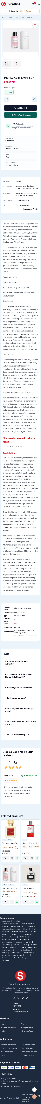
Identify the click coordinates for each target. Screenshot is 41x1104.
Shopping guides (28, 1055)
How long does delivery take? (19, 687)
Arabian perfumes (8, 1044)
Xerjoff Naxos (6, 921)
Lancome (19, 942)
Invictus (13, 934)
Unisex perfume (12, 149)
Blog (3, 1055)
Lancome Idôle (17, 955)
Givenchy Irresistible (23, 950)
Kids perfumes (7, 1052)
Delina (25, 945)
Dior (10, 17)
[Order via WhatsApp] (17, 858)
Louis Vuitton (6, 955)
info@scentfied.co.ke (20, 1012)
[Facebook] (18, 998)
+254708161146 (18, 1006)
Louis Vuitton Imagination (22, 958)
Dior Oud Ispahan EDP (18, 527)
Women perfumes (8, 1027)
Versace (4, 947)
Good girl (4, 934)
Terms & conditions (27, 1095)
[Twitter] (23, 998)
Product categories (9, 1048)
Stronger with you (29, 953)
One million (5, 932)
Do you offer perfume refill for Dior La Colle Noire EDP (19, 675)
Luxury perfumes (28, 1044)
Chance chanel (15, 953)
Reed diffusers (27, 1048)
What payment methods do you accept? (19, 709)
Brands (24, 1024)
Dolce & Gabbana (7, 942)
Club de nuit (29, 934)
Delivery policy (26, 1101)
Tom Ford (16, 945)
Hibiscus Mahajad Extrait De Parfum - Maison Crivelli (18, 524)
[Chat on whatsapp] (34, 1089)
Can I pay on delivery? (16, 698)
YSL (20, 934)
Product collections (29, 1052)
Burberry (4, 953)
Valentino (13, 937)
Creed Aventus (28, 888)
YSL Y (27, 955)
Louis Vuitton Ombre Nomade (11, 929)
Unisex (3, 1031)
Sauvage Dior (6, 945)
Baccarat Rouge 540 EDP (16, 521)
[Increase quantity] (34, 99)
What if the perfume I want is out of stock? (20, 722)
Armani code (31, 926)
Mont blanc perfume (28, 924)
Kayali (34, 929)
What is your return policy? (18, 735)
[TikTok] (27, 998)
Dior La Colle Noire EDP (23, 17)
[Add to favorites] (12, 858)
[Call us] (34, 1096)
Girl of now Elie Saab (17, 926)
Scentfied (14, 4)
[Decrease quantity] (6, 99)
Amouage (5, 926)
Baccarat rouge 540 (8, 950)
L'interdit (13, 947)
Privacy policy (26, 1097)
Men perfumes (27, 1027)
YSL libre (33, 932)
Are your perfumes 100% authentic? (16, 662)
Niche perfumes (27, 1031)
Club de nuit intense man (19, 932)
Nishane (4, 937)
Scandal (21, 947)
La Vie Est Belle (22, 939)
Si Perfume (17, 921)
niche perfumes (20, 485)
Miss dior (28, 942)
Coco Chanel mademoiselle (10, 924)
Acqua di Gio (5, 960)
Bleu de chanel (32, 947)
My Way (25, 929)
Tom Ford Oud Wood (8, 939)
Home (4, 17)
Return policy (26, 1099)
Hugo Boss (34, 945)
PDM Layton (23, 937)
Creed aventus (6, 958)
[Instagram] (14, 998)
